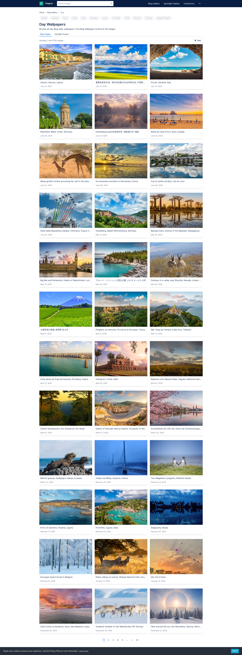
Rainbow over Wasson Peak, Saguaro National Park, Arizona (176, 379)
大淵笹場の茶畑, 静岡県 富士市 (54, 329)
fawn (65, 18)
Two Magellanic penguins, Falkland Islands (171, 478)
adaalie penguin (163, 18)
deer (84, 18)
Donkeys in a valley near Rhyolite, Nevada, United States (176, 280)
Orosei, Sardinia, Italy (161, 82)
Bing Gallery (154, 3)
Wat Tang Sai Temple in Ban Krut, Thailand (171, 329)
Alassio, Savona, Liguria (51, 82)
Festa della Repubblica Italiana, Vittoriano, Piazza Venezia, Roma (65, 231)
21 (137, 640)
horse (74, 18)
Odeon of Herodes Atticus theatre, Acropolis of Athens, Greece (121, 428)
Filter (198, 40)
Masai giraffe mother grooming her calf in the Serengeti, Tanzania (65, 181)
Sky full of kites (158, 577)
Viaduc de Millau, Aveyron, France (112, 478)
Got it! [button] (235, 651)
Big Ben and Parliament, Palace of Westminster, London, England (65, 280)
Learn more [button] (83, 651)
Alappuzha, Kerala (159, 527)
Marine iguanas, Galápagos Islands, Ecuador (61, 478)
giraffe (44, 18)
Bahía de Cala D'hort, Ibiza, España (167, 131)
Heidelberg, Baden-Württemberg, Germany (116, 231)
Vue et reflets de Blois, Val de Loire (167, 181)
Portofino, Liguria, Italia (107, 527)
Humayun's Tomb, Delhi (107, 379)
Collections (189, 3)
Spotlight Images (62, 34)
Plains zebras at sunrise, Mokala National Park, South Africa (121, 577)
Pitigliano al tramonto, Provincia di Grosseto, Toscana (121, 329)
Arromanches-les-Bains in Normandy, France (117, 181)
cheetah (55, 18)
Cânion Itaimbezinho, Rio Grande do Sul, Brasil (62, 428)
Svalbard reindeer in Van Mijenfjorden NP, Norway (119, 626)
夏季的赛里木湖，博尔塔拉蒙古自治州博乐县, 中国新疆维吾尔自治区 (121, 82)
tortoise (149, 18)
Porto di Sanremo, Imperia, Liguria (56, 527)
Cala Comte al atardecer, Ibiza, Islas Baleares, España (65, 626)
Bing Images (45, 34)
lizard (104, 18)
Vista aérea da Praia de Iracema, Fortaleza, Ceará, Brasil (65, 379)
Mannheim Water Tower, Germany (56, 131)
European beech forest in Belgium (56, 577)
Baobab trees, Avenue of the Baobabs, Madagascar (175, 231)
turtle (127, 18)
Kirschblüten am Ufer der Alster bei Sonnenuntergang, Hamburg (176, 428)
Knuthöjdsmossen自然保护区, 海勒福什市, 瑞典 (117, 131)
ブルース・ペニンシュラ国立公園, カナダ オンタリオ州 (121, 280)
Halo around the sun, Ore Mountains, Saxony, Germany (176, 626)
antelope (94, 18)
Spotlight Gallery (172, 3)
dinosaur (137, 18)
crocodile (116, 18)
